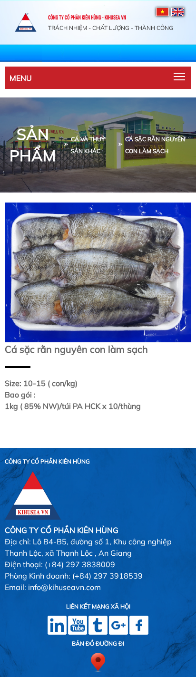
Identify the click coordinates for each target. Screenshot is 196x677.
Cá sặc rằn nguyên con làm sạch (155, 145)
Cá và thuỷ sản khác (88, 145)
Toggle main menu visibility (179, 76)
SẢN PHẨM (33, 145)
